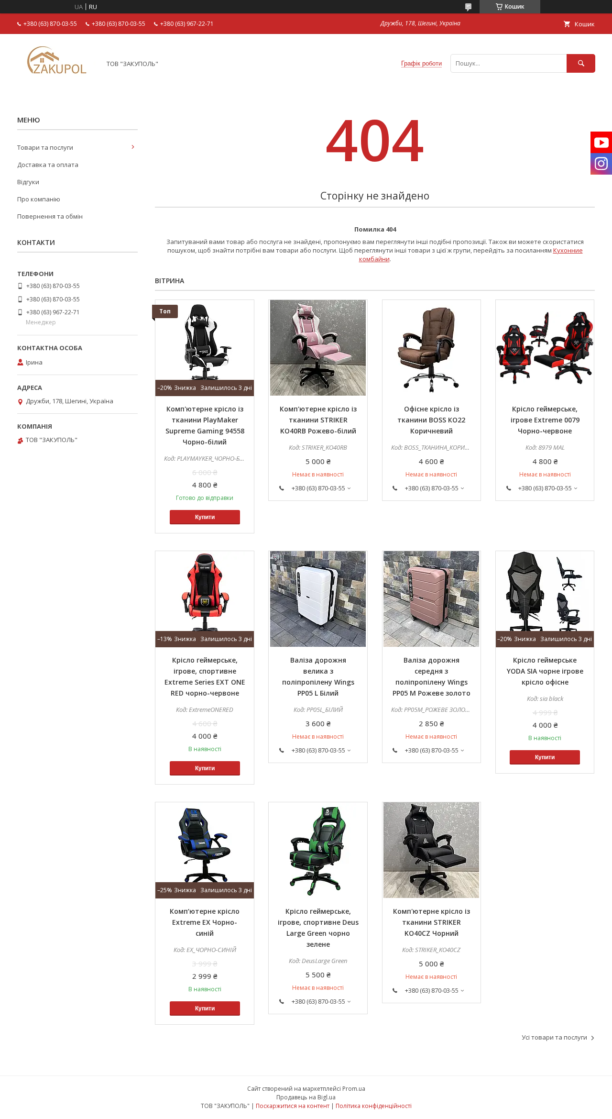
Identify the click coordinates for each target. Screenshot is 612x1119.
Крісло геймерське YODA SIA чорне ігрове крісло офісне (545, 671)
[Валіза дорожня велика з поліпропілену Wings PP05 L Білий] (318, 599)
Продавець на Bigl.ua (306, 1097)
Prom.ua (353, 1089)
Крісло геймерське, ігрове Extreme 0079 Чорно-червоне (545, 419)
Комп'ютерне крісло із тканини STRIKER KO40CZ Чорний (431, 922)
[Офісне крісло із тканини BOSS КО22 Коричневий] (431, 348)
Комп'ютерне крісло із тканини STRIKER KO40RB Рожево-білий (318, 419)
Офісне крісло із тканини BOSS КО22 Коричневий (431, 419)
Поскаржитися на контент (292, 1106)
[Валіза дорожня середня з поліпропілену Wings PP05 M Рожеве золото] (431, 599)
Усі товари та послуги (554, 1037)
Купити (205, 517)
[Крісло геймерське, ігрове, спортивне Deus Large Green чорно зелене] (318, 850)
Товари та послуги (45, 147)
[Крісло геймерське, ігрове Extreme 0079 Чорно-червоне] (545, 348)
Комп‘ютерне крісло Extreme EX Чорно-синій (205, 922)
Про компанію (38, 199)
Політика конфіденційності (374, 1106)
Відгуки (28, 181)
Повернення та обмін (50, 216)
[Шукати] (581, 63)
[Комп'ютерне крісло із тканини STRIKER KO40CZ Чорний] (431, 850)
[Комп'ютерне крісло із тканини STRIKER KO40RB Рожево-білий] (318, 348)
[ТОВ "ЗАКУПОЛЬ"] (56, 81)
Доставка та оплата (47, 164)
